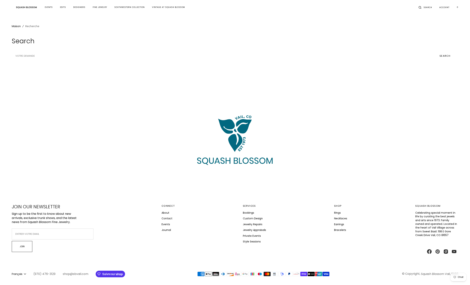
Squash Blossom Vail (435, 274)
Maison (16, 26)
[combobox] (220, 55)
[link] (235, 143)
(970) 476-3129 (44, 274)
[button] (425, 7)
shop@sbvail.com (75, 274)
